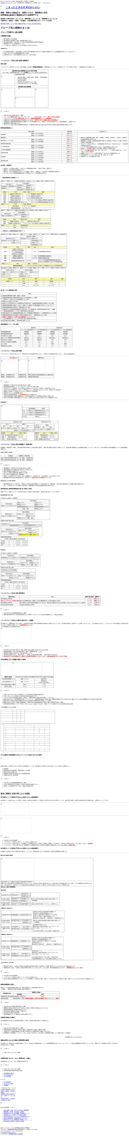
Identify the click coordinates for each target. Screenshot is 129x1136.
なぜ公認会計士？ (8, 1075)
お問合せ (39, 23)
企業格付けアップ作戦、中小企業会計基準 (15, 1115)
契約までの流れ (27, 23)
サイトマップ (46, 3)
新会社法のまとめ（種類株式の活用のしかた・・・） (18, 1119)
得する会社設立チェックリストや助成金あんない (17, 1116)
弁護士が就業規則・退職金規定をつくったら (15, 1118)
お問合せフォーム (5, 3)
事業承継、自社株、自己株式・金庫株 (14, 1111)
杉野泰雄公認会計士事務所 (16, 1134)
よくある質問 (7, 1076)
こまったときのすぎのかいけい (23, 7)
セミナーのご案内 (8, 1083)
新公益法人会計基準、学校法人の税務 (14, 1121)
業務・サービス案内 (12, 23)
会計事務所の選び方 (9, 1073)
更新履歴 (6, 1085)
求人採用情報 (7, 1082)
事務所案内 (4, 23)
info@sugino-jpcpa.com (9, 1132)
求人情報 (34, 23)
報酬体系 (20, 23)
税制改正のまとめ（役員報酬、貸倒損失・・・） (17, 1113)
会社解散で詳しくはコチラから (73, 1037)
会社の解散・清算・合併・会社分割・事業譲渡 (16, 1110)
